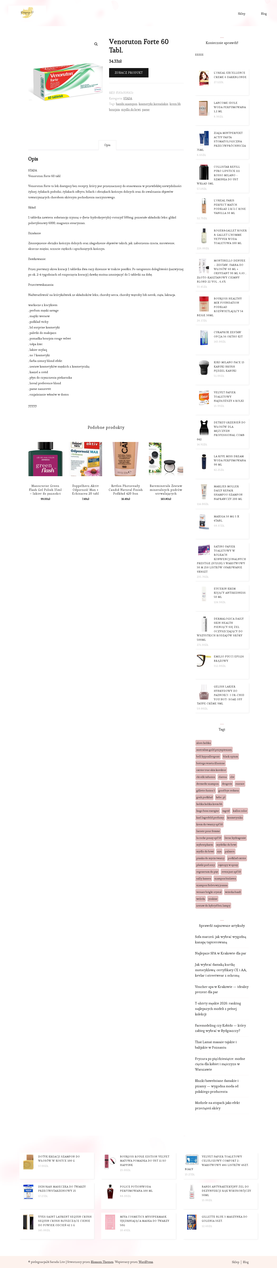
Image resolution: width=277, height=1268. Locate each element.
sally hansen (203, 878)
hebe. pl (220, 797)
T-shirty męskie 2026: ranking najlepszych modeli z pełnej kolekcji (218, 1008)
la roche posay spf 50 (208, 838)
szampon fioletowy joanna (211, 885)
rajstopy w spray (228, 865)
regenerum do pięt (207, 871)
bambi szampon (126, 104)
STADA (127, 98)
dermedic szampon (207, 783)
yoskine (212, 898)
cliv (232, 777)
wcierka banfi (233, 892)
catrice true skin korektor (211, 770)
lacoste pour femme (208, 831)
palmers (230, 851)
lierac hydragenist (235, 838)
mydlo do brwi (131, 109)
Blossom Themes (102, 1262)
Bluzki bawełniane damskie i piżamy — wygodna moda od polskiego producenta (217, 1086)
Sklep (241, 14)
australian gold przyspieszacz (214, 749)
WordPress (145, 1262)
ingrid (226, 810)
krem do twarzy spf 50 (209, 824)
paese (146, 109)
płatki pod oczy (205, 865)
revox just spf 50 (231, 871)
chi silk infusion (205, 777)
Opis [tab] (107, 145)
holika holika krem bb (209, 804)
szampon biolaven (225, 878)
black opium (230, 756)
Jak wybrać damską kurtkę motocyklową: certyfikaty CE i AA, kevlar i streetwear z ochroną (221, 970)
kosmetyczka (235, 817)
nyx (219, 851)
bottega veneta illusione (210, 763)
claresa (222, 777)
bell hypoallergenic (208, 756)
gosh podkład (204, 797)
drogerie (227, 783)
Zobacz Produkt (129, 73)
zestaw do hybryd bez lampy (213, 905)
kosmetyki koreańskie (153, 104)
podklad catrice (237, 858)
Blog (264, 14)
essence (240, 783)
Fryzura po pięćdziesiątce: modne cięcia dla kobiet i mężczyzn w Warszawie (220, 1064)
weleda (200, 898)
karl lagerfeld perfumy (210, 817)
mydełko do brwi (226, 844)
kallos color (240, 810)
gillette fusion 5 (205, 790)
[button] (96, 44)
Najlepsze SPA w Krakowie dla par (220, 953)
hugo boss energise (207, 810)
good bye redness (228, 790)
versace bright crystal (209, 892)
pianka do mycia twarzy (210, 858)
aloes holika (203, 743)
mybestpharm (204, 844)
